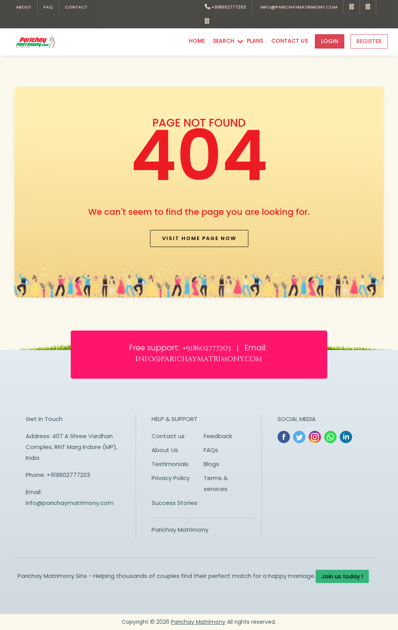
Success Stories (174, 503)
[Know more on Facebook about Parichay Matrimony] (352, 7)
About (23, 7)
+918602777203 (228, 7)
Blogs (211, 464)
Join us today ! (342, 576)
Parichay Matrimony (180, 530)
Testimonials (170, 464)
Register (369, 41)
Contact (76, 7)
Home (197, 41)
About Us (165, 450)
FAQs (211, 450)
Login (329, 41)
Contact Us (289, 41)
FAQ (48, 7)
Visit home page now (199, 238)
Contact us (168, 436)
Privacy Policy (171, 478)
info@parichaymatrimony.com (297, 7)
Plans (255, 41)
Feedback (218, 436)
